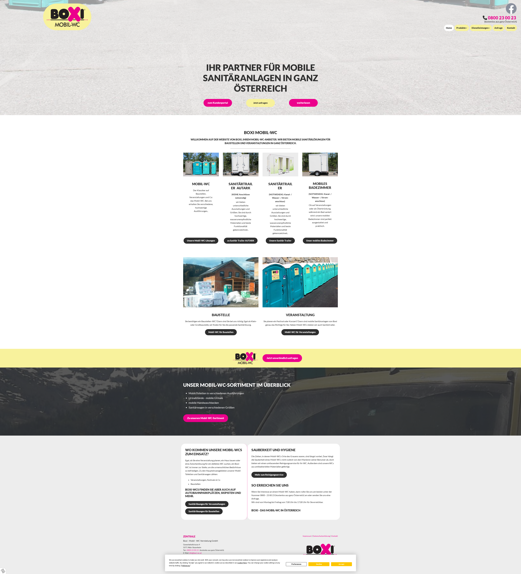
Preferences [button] (185, 566)
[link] (461, 28)
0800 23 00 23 (502, 17)
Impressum (307, 536)
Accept (341, 564)
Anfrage (498, 28)
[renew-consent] (3, 571)
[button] (218, 103)
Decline (319, 564)
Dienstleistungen (480, 28)
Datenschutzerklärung (321, 536)
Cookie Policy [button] (242, 563)
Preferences (296, 564)
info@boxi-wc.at (195, 553)
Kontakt (511, 28)
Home (449, 28)
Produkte (461, 28)
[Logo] (67, 17)
